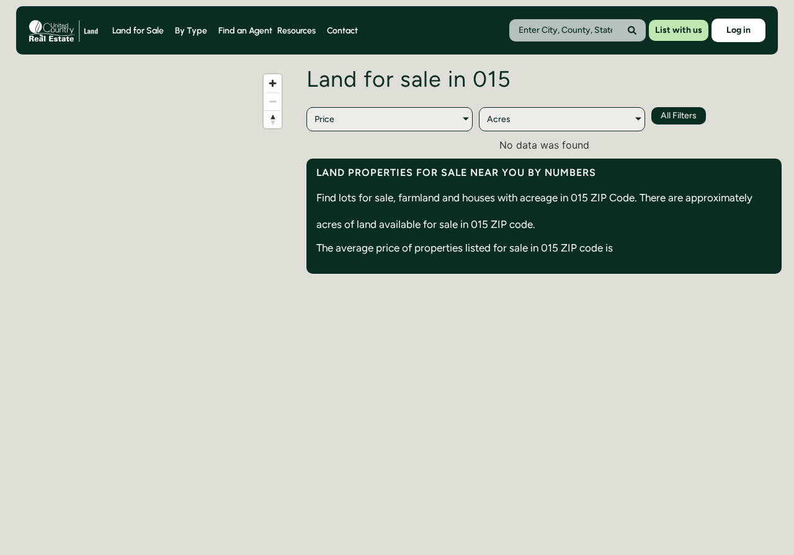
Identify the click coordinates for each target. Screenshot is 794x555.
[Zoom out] (273, 101)
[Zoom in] (273, 83)
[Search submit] (632, 30)
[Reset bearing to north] (273, 119)
